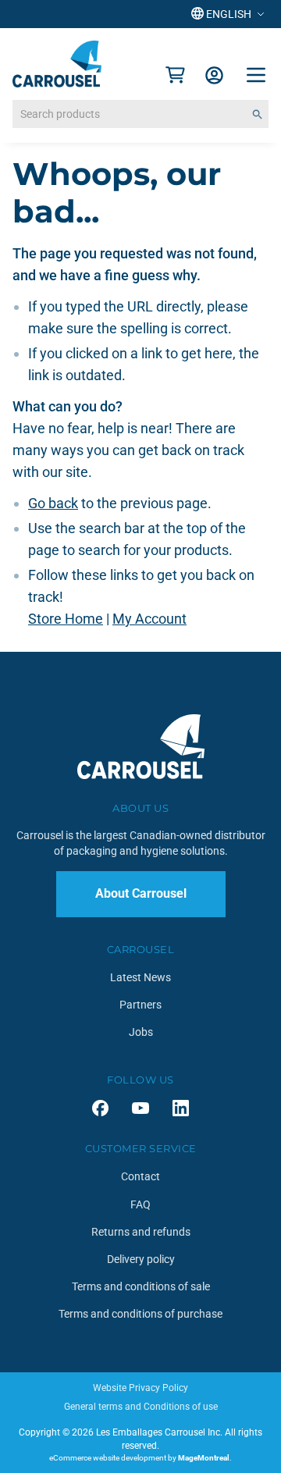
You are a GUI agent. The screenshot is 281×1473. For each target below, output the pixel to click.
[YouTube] (140, 1107)
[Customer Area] (214, 75)
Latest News (140, 977)
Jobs (141, 1032)
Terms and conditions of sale (141, 1286)
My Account (149, 618)
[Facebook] (100, 1107)
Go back (53, 503)
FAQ (140, 1204)
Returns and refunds (140, 1232)
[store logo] (56, 64)
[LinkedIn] (181, 1107)
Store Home (65, 618)
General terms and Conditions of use (141, 1406)
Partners (140, 1004)
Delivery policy (141, 1259)
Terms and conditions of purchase (140, 1314)
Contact (140, 1176)
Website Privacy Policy (140, 1387)
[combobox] (140, 114)
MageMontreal (203, 1457)
